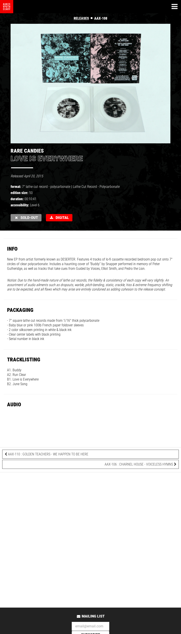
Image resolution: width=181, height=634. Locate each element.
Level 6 (35, 205)
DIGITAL (61, 218)
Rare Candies (27, 151)
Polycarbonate (110, 187)
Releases (81, 18)
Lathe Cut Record (85, 187)
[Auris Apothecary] (6, 6)
